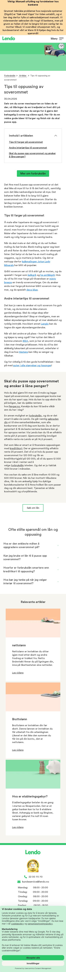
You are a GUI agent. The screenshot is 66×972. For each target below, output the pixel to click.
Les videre (17, 673)
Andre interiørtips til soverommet (28, 148)
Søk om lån (33, 508)
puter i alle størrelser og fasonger (32, 365)
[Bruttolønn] (33, 710)
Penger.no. (15, 406)
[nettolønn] (33, 636)
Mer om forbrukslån (33, 173)
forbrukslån (35, 415)
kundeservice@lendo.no (35, 882)
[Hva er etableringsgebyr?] (33, 788)
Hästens (23, 352)
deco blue (32, 290)
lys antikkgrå (47, 275)
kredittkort (16, 448)
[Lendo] (8, 38)
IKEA (25, 341)
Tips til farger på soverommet (26, 142)
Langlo (45, 324)
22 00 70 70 (36, 877)
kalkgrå (32, 275)
